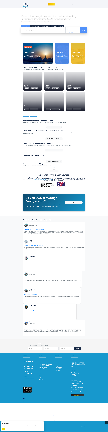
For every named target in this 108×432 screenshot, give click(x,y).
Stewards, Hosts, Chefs (76, 377)
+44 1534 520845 (28, 361)
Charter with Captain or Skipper (78, 362)
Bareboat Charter (75, 361)
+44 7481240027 (28, 373)
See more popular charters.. (53, 127)
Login (79, 4)
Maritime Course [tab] (45, 26)
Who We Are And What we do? (46, 363)
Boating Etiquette (59, 367)
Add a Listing (68, 4)
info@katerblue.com (29, 378)
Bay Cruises (74, 370)
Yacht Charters (74, 359)
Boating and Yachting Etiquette (61, 366)
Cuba (59, 115)
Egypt (52, 115)
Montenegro (48, 115)
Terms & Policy (43, 368)
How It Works (57, 359)
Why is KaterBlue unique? (45, 365)
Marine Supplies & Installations (77, 387)
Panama (55, 115)
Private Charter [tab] (26, 26)
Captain (73, 374)
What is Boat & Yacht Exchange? (46, 364)
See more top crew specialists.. (53, 161)
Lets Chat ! (54, 410)
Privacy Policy (42, 369)
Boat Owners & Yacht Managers (77, 383)
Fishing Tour (74, 367)
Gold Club (51, 4)
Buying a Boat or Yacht (76, 381)
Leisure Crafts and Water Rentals (78, 364)
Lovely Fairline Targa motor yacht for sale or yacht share (35, 261)
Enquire (73, 202)
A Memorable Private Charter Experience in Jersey (34, 229)
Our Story (41, 359)
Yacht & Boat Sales (74, 380)
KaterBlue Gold (76, 395)
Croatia (48, 85)
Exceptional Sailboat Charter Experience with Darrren (34, 327)
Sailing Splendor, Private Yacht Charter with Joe (33, 245)
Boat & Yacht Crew (75, 373)
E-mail (54, 420)
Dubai (44, 115)
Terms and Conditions (43, 367)
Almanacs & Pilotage (59, 361)
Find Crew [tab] (61, 26)
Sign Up (82, 4)
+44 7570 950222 (28, 368)
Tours (72, 366)
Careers (40, 373)
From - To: (42, 28)
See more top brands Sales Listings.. (53, 150)
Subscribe (77, 348)
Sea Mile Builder (74, 385)
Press (40, 377)
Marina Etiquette (58, 370)
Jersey (69, 106)
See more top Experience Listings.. (54, 138)
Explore (74, 61)
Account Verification (44, 371)
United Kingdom (40, 115)
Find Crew (59, 61)
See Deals (27, 61)
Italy (32, 115)
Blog (39, 375)
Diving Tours (74, 369)
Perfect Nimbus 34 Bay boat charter (31, 294)
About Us (40, 361)
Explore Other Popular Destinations (30, 116)
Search (83, 30)
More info (7, 426)
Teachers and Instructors (77, 378)
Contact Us (41, 379)
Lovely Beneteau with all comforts (31, 310)
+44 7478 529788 (28, 366)
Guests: (56, 28)
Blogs (57, 4)
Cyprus (35, 115)
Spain (47, 106)
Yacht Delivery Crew (76, 375)
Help (62, 4)
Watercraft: (71, 31)
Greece (69, 85)
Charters (27, 88)
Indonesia (74, 115)
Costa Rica (62, 115)
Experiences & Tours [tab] (35, 26)
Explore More (53, 170)
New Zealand (79, 115)
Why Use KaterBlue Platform (60, 364)
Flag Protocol (58, 368)
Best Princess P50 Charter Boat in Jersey (32, 278)
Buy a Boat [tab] (54, 26)
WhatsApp (54, 415)
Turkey (26, 85)
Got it (4, 428)
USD (23, 401)
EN (24, 398)
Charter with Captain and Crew (78, 363)
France (30, 115)
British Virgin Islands (68, 115)
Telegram (54, 418)
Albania (26, 106)
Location (26, 28)
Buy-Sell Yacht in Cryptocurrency (77, 389)
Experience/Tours (34, 88)
